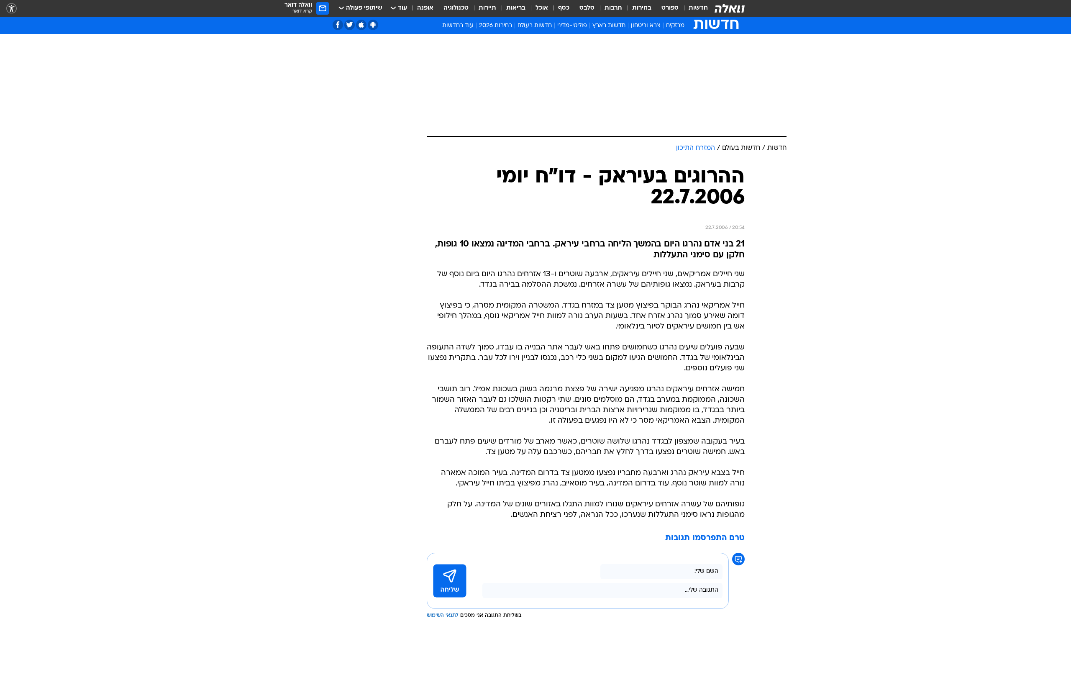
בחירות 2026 (495, 25)
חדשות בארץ (608, 25)
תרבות (613, 8)
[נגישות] (11, 8)
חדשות (698, 8)
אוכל (542, 8)
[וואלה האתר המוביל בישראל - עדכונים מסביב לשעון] (730, 8)
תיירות (487, 8)
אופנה (425, 8)
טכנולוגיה (456, 8)
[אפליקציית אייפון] (361, 25)
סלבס (586, 8)
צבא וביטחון (646, 25)
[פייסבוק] (338, 25)
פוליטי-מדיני (572, 25)
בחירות (641, 8)
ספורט (670, 8)
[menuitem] (693, 8)
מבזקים (675, 25)
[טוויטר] (349, 25)
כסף (563, 8)
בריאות (515, 8)
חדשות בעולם (535, 25)
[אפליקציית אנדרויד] (373, 25)
